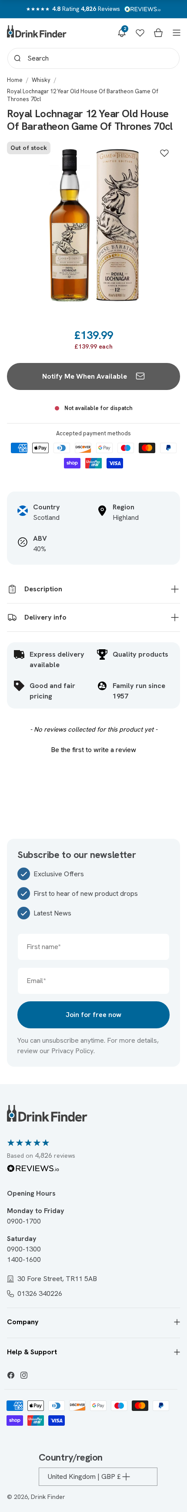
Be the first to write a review (93, 749)
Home (15, 80)
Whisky (41, 80)
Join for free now (93, 1014)
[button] (121, 32)
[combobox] (93, 58)
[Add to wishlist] (164, 153)
